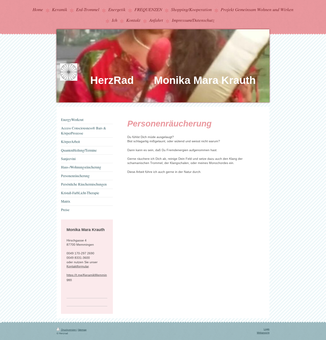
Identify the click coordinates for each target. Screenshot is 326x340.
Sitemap (82, 329)
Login (266, 329)
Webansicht (263, 332)
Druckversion (69, 329)
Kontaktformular (78, 266)
